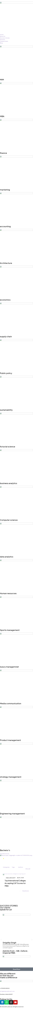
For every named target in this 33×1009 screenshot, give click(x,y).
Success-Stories (5, 38)
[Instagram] (11, 1002)
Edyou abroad (10, 877)
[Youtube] (15, 1002)
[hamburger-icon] (4, 31)
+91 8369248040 (5, 988)
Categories (6, 867)
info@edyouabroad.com (7, 991)
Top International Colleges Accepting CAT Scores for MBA (15, 883)
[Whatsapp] (6, 1002)
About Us (2, 36)
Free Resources (4, 853)
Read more (25, 891)
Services (2, 39)
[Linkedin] (2, 1002)
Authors (20, 867)
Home (2, 34)
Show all (28, 869)
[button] (1, 940)
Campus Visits (4, 41)
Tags (13, 867)
